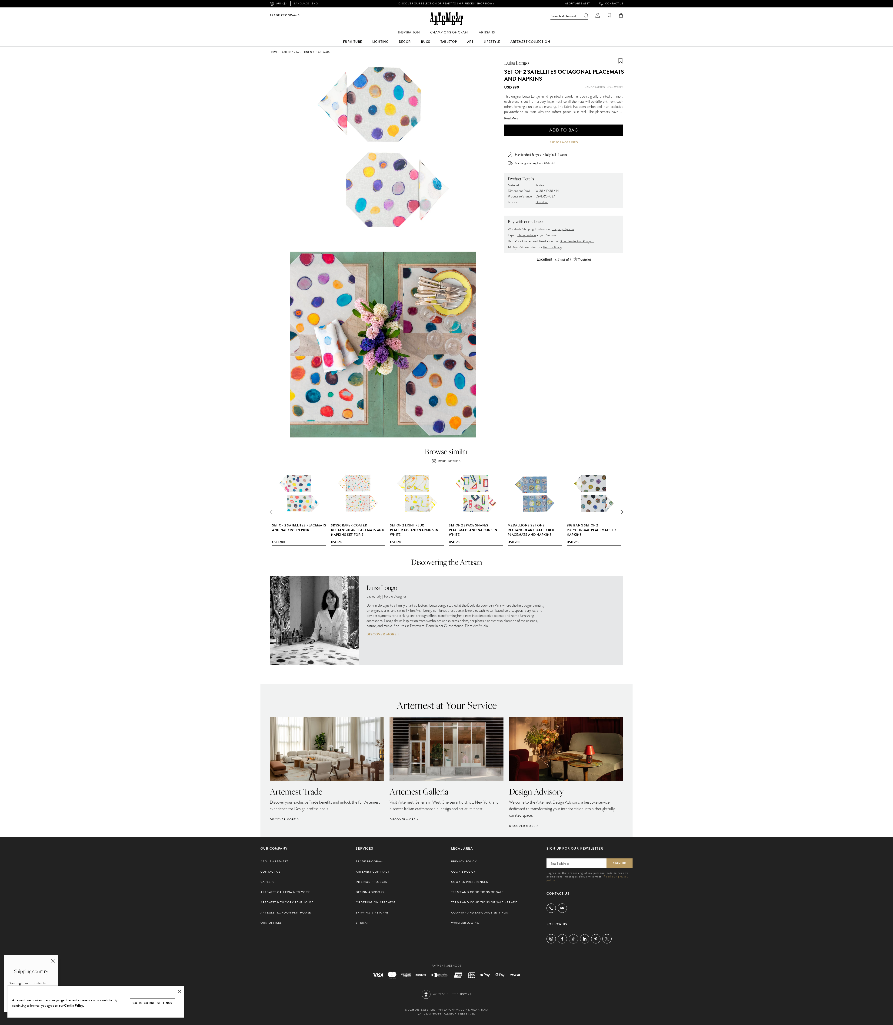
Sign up (619, 863)
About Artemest (577, 4)
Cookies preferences (469, 882)
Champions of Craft (449, 32)
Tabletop (448, 41)
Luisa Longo (516, 62)
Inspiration (409, 32)
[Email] (562, 908)
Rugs (425, 41)
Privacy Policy (464, 861)
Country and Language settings (479, 912)
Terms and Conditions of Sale (477, 892)
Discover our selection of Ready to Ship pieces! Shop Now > (446, 4)
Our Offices (271, 923)
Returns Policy (552, 247)
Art (470, 41)
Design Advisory (370, 892)
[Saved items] (609, 15)
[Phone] (551, 908)
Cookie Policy (463, 872)
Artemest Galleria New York (285, 892)
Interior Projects (371, 882)
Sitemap (362, 923)
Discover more (382, 634)
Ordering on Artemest (375, 902)
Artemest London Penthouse (285, 912)
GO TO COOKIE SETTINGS (152, 1003)
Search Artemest (563, 16)
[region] (95, 1002)
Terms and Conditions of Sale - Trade (484, 902)
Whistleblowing (465, 923)
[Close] (179, 991)
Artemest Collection (530, 41)
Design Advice (526, 235)
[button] (622, 512)
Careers (267, 882)
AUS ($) (281, 4)
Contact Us (614, 4)
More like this (448, 461)
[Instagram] (551, 938)
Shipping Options (563, 229)
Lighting (380, 41)
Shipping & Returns (372, 912)
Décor (405, 41)
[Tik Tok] (573, 938)
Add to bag (563, 130)
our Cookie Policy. (71, 1005)
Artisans (487, 32)
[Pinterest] (595, 938)
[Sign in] (597, 15)
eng (306, 4)
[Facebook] (562, 938)
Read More (511, 118)
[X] (607, 938)
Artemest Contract (372, 872)
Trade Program (283, 15)
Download (542, 202)
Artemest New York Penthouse (286, 902)
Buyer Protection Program (577, 241)
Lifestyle (492, 41)
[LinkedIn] (584, 938)
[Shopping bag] (621, 15)
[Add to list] (620, 61)
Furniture (352, 41)
